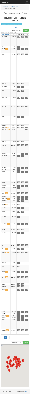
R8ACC (27, 391)
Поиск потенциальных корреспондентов (12, 24)
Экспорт (26, 30)
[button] (9, 370)
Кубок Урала (15, 6)
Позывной (5, 34)
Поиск (15, 27)
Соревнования (6, 6)
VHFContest (5, 2)
